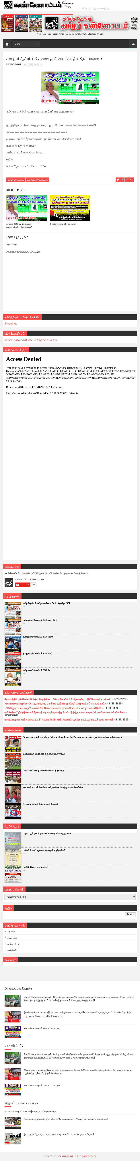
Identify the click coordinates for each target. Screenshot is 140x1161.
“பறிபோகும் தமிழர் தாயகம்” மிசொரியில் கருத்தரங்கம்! (47, 833)
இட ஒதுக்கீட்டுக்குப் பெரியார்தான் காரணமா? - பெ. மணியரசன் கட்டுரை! (59, 1134)
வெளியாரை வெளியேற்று (37, 179)
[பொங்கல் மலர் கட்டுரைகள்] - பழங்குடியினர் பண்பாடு (30, 1111)
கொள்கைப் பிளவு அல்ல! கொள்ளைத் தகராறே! (44, 770)
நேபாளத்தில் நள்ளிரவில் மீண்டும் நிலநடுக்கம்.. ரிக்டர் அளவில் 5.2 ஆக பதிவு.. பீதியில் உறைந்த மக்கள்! (58, 699)
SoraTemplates (65, 1156)
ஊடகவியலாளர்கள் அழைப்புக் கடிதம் (42, 1028)
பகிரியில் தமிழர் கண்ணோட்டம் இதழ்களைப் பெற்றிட (31, 339)
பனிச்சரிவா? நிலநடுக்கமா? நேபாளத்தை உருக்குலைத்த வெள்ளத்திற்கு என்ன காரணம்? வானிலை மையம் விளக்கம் (65, 712)
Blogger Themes (86, 1156)
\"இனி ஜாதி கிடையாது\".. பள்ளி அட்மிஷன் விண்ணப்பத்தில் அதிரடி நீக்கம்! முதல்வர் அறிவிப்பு (54, 708)
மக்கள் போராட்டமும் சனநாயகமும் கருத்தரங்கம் (44, 850)
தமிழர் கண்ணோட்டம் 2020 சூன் (37, 653)
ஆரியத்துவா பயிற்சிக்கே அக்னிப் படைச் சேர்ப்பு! (44, 754)
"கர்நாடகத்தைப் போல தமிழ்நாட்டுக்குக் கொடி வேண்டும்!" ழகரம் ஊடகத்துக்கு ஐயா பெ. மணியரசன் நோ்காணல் (72, 737)
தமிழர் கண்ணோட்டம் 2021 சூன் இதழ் (40, 620)
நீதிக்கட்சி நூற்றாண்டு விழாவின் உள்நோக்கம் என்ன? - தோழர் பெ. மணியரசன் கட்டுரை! (66, 1118)
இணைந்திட (11, 323)
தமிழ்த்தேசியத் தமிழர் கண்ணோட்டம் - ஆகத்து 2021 (46, 603)
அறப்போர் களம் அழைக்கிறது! (63, 223)
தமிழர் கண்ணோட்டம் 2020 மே (36, 670)
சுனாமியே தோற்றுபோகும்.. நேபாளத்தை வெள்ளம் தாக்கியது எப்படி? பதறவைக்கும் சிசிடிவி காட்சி (55, 703)
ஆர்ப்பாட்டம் (12, 937)
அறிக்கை (11, 931)
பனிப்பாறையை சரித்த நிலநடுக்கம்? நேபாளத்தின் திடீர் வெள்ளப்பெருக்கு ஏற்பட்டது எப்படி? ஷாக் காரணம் (59, 719)
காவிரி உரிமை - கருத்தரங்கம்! (36, 867)
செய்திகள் (11, 950)
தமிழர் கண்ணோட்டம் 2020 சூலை (38, 636)
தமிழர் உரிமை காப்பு (16, 179)
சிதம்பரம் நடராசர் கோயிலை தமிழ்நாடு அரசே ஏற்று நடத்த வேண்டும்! (53, 787)
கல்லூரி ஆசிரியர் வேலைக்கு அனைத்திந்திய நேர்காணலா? (19, 225)
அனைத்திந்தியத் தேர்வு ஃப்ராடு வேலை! (40, 804)
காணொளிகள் (13, 943)
